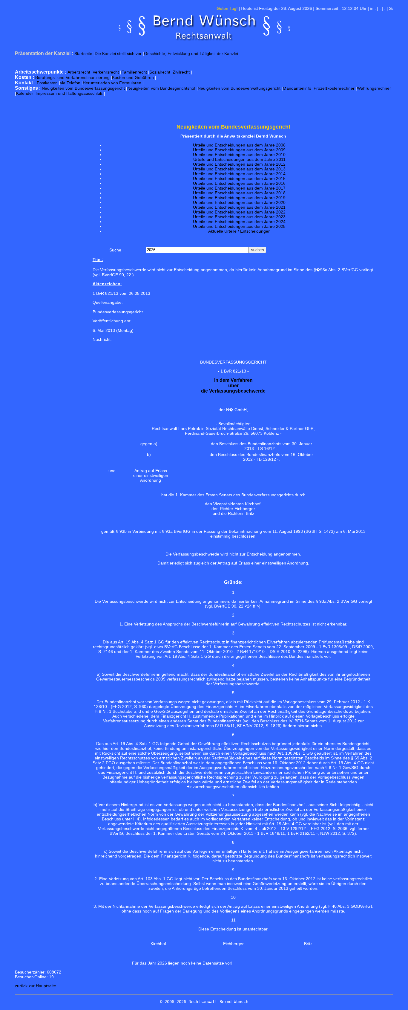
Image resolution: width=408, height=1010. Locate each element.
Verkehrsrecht (106, 72)
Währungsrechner (374, 88)
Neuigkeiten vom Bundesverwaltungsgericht (239, 88)
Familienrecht (134, 72)
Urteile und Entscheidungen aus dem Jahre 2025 (239, 226)
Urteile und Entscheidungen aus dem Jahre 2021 (239, 207)
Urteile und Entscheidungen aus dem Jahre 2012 (239, 164)
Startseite (83, 53)
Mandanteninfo (297, 88)
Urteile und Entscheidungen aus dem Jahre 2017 (239, 188)
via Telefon (70, 82)
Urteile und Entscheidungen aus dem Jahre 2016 (239, 183)
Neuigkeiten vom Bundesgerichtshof (161, 88)
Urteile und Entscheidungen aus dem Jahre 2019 (239, 197)
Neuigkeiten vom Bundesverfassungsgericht (83, 88)
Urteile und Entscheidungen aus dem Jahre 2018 (239, 192)
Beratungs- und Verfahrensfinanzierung (72, 77)
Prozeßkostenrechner (334, 88)
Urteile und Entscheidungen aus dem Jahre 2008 (239, 145)
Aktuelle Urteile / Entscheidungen (239, 231)
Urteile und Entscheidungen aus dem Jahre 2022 (239, 212)
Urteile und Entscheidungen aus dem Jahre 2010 (239, 154)
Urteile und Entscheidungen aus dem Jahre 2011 (239, 159)
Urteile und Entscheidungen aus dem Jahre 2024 (239, 221)
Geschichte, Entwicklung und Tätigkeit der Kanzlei (191, 53)
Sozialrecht (159, 72)
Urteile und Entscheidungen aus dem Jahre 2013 (239, 169)
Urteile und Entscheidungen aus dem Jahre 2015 (239, 178)
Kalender (24, 93)
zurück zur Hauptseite (35, 985)
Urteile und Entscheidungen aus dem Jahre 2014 (239, 173)
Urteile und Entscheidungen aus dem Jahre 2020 (239, 202)
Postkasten (47, 82)
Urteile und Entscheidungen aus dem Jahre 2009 (239, 149)
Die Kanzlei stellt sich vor (118, 53)
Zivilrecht (181, 72)
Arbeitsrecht (79, 72)
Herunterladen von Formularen (112, 82)
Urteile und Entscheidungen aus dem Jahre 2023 (239, 216)
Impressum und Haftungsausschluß (69, 93)
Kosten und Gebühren (133, 77)
